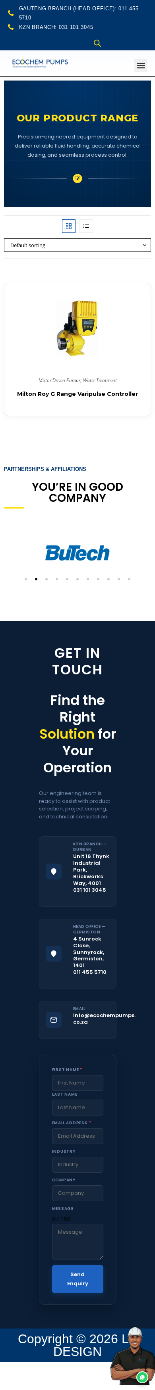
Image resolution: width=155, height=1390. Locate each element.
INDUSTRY (64, 1151)
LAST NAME (65, 1094)
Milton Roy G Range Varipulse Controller (77, 393)
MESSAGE (63, 1208)
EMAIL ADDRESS (71, 1123)
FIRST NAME (67, 1070)
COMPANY (64, 1180)
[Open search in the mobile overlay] (97, 43)
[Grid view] (69, 226)
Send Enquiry (77, 1279)
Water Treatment (100, 380)
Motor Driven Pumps (60, 380)
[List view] (86, 226)
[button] (140, 65)
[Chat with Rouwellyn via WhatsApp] (131, 1366)
